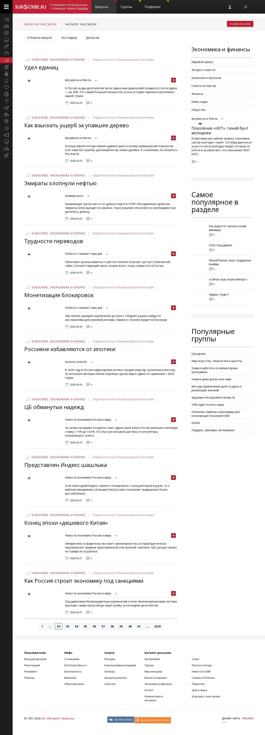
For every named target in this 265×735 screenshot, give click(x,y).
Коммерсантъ (74, 196)
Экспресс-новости (203, 70)
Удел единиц (41, 67)
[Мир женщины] (6, 47)
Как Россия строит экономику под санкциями (83, 580)
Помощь (29, 677)
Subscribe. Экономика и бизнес (59, 59)
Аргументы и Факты (78, 80)
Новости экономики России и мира (88, 419)
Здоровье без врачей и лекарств (213, 397)
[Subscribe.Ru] (30, 7)
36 (94, 626)
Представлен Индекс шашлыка (65, 464)
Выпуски (101, 7)
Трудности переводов (53, 241)
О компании (71, 659)
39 (121, 626)
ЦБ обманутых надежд (54, 407)
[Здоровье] (6, 87)
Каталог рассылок (81, 24)
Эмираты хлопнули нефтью (60, 183)
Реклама (109, 659)
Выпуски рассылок (40, 24)
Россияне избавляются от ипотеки (69, 349)
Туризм (149, 665)
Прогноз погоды (202, 665)
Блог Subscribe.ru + (76, 665)
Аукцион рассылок (115, 677)
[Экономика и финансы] (6, 60)
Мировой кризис (202, 62)
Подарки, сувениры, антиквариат (213, 430)
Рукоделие (198, 354)
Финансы (197, 94)
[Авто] (6, 26)
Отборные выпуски (39, 37)
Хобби (195, 423)
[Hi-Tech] (6, 81)
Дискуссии (92, 37)
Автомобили (152, 659)
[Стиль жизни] (6, 101)
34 (76, 626)
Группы (126, 7)
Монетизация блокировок (59, 295)
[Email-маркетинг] (6, 155)
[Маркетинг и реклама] (6, 135)
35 (85, 626)
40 (130, 626)
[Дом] (6, 128)
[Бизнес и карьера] (6, 53)
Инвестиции (199, 102)
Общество (198, 110)
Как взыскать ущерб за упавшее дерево (76, 125)
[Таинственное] (6, 142)
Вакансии (70, 677)
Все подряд (69, 37)
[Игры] (6, 149)
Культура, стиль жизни (206, 696)
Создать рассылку (240, 23)
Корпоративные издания (120, 665)
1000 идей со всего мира (207, 404)
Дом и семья (199, 690)
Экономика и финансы (158, 684)
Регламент (30, 671)
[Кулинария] (6, 108)
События (109, 684)
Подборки (152, 7)
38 (112, 626)
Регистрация (32, 665)
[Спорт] (6, 94)
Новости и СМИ (201, 671)
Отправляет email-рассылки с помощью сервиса (69, 6)
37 (103, 626)
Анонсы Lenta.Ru (76, 362)
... (50, 626)
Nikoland (247, 718)
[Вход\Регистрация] (230, 7)
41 (138, 626)
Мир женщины (153, 671)
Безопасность (73, 671)
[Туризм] (6, 33)
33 (67, 626)
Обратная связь (74, 684)
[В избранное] (29, 80)
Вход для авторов (35, 659)
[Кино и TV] (6, 115)
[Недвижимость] (6, 67)
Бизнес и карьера (156, 677)
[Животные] (6, 121)
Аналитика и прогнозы (206, 78)
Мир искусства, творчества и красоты (216, 361)
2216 (157, 626)
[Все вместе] (6, 19)
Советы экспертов (203, 86)
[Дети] (6, 74)
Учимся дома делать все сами (211, 379)
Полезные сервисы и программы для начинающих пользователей (215, 414)
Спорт (195, 659)
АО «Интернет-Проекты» (58, 718)
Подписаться (102, 59)
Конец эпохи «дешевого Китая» (66, 522)
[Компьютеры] (6, 40)
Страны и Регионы (203, 677)
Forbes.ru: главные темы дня (83, 253)
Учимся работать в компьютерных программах (214, 370)
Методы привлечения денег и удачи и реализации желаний (216, 388)
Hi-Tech (149, 690)
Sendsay (109, 671)
